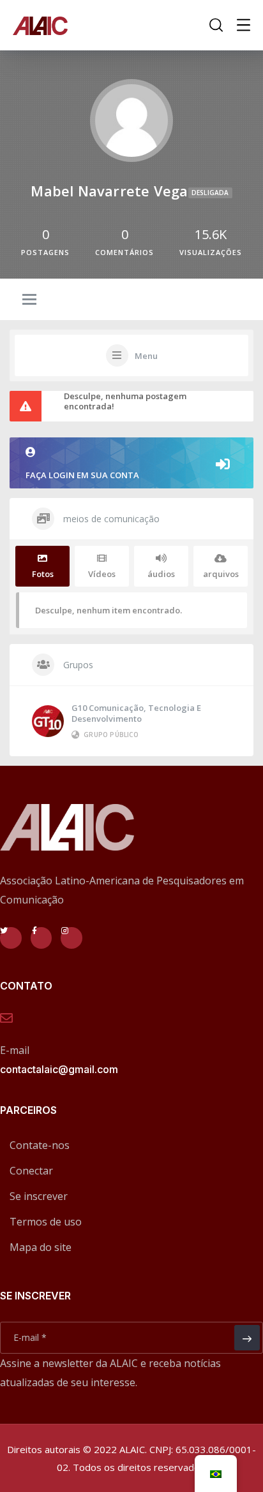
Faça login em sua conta (82, 475)
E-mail (14, 1050)
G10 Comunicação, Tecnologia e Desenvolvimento (136, 713)
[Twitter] (11, 938)
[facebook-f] (41, 938)
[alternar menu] (29, 300)
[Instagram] (71, 938)
